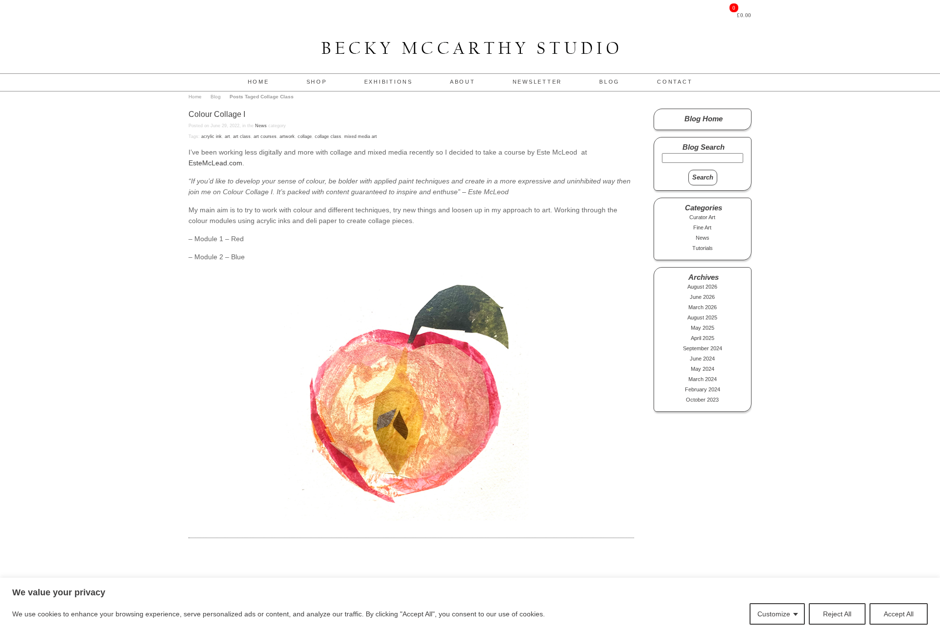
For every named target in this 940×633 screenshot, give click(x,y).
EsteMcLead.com (215, 163)
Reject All (837, 614)
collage (305, 136)
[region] (470, 605)
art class (242, 136)
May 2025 (702, 328)
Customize (773, 614)
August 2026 (702, 287)
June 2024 (702, 359)
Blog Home (703, 118)
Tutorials (702, 248)
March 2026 (702, 307)
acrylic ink (211, 136)
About (462, 82)
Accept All (899, 614)
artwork (287, 136)
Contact (674, 82)
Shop (316, 82)
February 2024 (702, 389)
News (261, 125)
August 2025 (702, 317)
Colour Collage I (216, 114)
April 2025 (702, 338)
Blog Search (703, 147)
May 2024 (702, 369)
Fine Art (702, 227)
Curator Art (702, 217)
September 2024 (702, 348)
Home (258, 82)
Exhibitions (388, 82)
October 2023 (702, 400)
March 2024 (702, 379)
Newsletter (538, 82)
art (227, 136)
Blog (609, 82)
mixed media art (360, 136)
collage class (328, 136)
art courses (265, 136)
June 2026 (702, 297)
